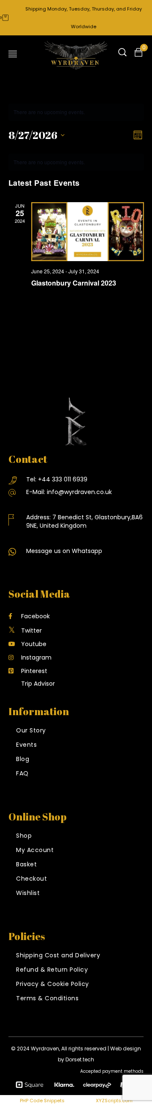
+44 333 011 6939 (62, 479)
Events (26, 744)
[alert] (76, 162)
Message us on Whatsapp (64, 551)
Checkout (31, 878)
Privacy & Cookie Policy (52, 984)
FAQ (22, 773)
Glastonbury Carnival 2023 (73, 283)
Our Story (31, 730)
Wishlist (28, 893)
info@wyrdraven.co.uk (79, 492)
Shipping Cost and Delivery (58, 955)
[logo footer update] (76, 422)
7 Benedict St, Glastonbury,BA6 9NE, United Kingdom (84, 521)
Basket (26, 864)
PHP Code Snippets (42, 1100)
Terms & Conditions (47, 998)
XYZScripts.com (114, 1100)
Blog (22, 759)
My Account (35, 850)
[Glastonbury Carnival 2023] (87, 231)
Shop (24, 835)
